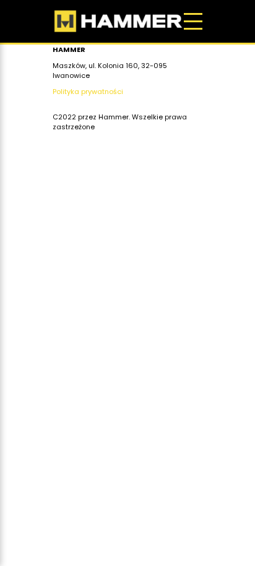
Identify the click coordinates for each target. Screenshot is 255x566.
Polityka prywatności (88, 91)
